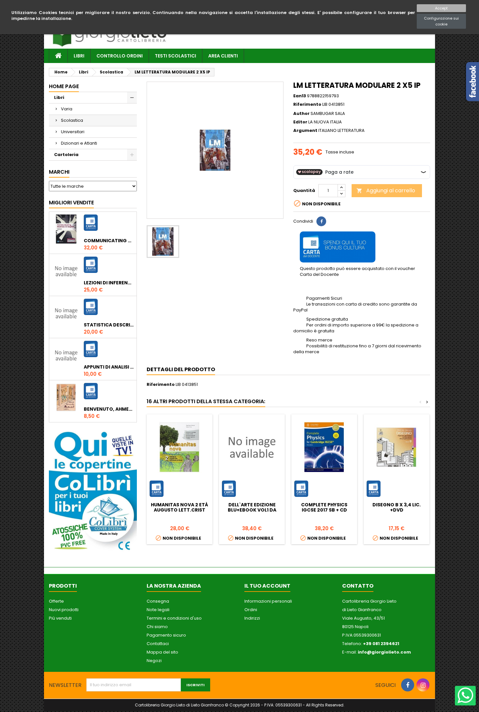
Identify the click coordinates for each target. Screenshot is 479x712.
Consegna (158, 601)
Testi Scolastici (175, 56)
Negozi (154, 660)
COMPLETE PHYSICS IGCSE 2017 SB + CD (324, 507)
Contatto (357, 586)
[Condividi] (321, 221)
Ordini (250, 610)
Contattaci (158, 644)
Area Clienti (223, 56)
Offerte (56, 601)
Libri (79, 56)
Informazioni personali (268, 601)
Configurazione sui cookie (441, 21)
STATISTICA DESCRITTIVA (109, 324)
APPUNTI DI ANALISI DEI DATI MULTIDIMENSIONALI (109, 367)
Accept (441, 8)
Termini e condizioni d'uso (174, 618)
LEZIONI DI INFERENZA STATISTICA (109, 282)
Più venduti (60, 618)
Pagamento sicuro (166, 635)
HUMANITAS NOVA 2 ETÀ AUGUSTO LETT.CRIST (179, 507)
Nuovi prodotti (64, 610)
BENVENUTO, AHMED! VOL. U (109, 409)
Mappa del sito (162, 652)
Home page (64, 86)
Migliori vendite (71, 202)
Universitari (72, 132)
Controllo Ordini (119, 56)
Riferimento (307, 104)
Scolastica (72, 120)
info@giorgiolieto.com (384, 652)
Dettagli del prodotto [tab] (181, 369)
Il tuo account (267, 586)
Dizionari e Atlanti (79, 143)
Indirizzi (252, 618)
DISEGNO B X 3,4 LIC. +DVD (396, 507)
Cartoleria (66, 154)
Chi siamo (157, 627)
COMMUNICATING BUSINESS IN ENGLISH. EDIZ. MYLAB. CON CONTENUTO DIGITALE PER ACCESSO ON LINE (109, 240)
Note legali (158, 610)
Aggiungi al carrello (385, 190)
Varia (66, 109)
